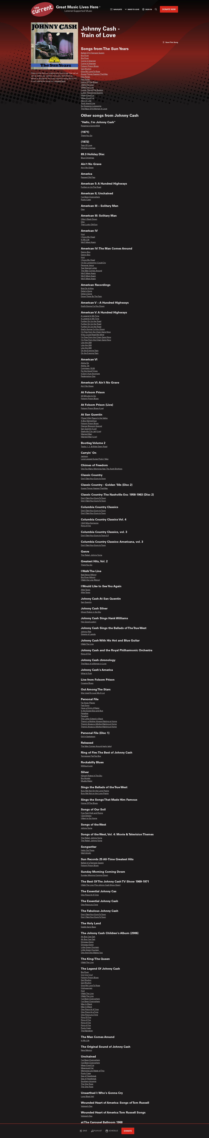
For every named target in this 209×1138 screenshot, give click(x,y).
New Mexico (86, 1050)
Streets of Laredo (88, 634)
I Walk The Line (87, 85)
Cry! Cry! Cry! (87, 975)
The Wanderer (87, 1031)
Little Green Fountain (90, 947)
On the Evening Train (89, 351)
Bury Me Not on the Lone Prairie (95, 794)
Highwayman (86, 988)
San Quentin (86, 602)
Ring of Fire (86, 526)
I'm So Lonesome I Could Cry (93, 263)
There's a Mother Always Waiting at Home (99, 722)
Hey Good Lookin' (88, 622)
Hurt (83, 234)
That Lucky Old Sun (89, 225)
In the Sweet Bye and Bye (92, 711)
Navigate (117, 9)
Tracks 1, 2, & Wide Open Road (94, 447)
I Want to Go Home (89, 819)
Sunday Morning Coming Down (94, 875)
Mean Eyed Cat (87, 96)
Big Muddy (85, 778)
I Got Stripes (86, 816)
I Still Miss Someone (89, 523)
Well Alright (86, 853)
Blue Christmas (87, 158)
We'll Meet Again (88, 273)
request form (59, 81)
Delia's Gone (86, 291)
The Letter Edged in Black (92, 719)
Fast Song (85, 706)
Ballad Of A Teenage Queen (92, 53)
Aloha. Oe (85, 366)
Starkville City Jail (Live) (91, 432)
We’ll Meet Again (88, 242)
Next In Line (86, 101)
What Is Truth (86, 674)
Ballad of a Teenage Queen (92, 863)
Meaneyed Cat (87, 1068)
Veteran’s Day (86, 1106)
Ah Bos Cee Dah (88, 937)
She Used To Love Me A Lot (93, 693)
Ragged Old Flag (88, 178)
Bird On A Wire (87, 289)
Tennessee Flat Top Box (91, 756)
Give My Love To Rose (90, 72)
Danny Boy (85, 252)
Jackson (84, 456)
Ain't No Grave (87, 168)
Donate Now (169, 9)
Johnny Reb (86, 632)
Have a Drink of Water (90, 708)
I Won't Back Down (89, 219)
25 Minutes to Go (88, 396)
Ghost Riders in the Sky (91, 612)
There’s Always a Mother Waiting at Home (99, 724)
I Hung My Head (88, 237)
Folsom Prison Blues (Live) (92, 409)
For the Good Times (89, 371)
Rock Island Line (88, 104)
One (83, 210)
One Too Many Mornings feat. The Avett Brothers (101, 469)
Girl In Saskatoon (88, 737)
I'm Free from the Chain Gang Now (96, 332)
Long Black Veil (87, 1097)
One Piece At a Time (89, 1012)
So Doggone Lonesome (91, 106)
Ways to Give (133, 9)
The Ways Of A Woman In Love (94, 109)
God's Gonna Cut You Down (93, 329)
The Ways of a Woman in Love (93, 664)
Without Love (87, 766)
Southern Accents (88, 1082)
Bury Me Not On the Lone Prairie (95, 791)
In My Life (85, 240)
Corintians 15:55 (88, 369)
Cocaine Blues (87, 683)
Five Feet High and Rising (92, 813)
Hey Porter (85, 77)
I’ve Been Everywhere (90, 1002)
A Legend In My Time (90, 316)
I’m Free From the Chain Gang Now (96, 337)
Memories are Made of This (92, 1071)
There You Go (86, 136)
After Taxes (85, 590)
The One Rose (87, 1084)
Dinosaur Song (87, 942)
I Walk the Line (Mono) (90, 580)
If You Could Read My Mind (92, 335)
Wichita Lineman (88, 148)
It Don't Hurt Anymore (90, 374)
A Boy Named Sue (89, 421)
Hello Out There (87, 851)
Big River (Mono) (88, 577)
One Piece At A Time (90, 895)
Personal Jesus (87, 266)
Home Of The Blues (89, 82)
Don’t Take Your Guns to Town (93, 479)
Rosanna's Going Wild (90, 126)
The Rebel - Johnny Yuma (91, 555)
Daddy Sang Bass (88, 927)
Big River (85, 56)
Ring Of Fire (86, 1018)
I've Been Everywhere (90, 197)
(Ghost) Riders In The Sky (91, 776)
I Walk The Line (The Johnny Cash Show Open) (100, 885)
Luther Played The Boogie (92, 90)
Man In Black (86, 1004)
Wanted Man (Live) (89, 437)
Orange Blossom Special (91, 426)
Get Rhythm (86, 69)
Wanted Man (86, 434)
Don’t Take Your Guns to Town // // (95, 536)
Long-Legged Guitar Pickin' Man (94, 459)
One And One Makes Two (92, 953)
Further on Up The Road (91, 187)
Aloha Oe (85, 363)
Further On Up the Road (91, 321)
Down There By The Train (91, 297)
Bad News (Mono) (88, 575)
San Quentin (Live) (89, 429)
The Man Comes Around (91, 271)
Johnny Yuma (86, 828)
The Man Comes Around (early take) (96, 746)
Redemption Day (88, 376)
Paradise (84, 714)
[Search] (156, 9)
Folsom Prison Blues (90, 66)
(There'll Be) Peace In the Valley (94, 418)
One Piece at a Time (89, 905)
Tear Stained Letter (89, 268)
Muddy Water (86, 781)
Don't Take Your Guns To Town (93, 498)
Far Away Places (88, 703)
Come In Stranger (88, 61)
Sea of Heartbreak (88, 1076)
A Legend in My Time (90, 319)
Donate (128, 1131)
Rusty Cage (86, 200)
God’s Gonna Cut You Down (92, 306)
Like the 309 (86, 343)
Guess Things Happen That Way (94, 74)
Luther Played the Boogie (92, 93)
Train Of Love (86, 145)
